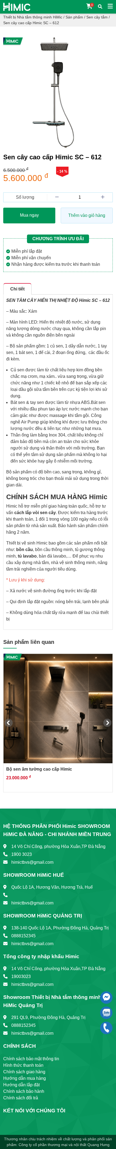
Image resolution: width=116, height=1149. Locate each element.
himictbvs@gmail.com (32, 862)
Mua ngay (29, 215)
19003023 (21, 976)
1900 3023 (21, 854)
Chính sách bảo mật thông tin (31, 1058)
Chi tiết (17, 289)
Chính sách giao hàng (24, 1071)
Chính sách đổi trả (20, 1098)
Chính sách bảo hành (23, 1091)
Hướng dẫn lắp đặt (21, 1084)
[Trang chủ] (16, 6)
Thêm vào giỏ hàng (86, 215)
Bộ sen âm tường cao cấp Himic (39, 769)
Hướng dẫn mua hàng (24, 1078)
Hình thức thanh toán (23, 1065)
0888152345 (23, 935)
